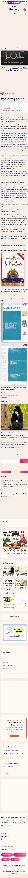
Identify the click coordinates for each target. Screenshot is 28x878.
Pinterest (20, 447)
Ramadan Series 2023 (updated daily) (10, 756)
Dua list (4, 655)
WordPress (14, 873)
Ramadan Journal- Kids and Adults (10, 760)
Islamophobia (5, 671)
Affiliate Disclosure (5, 836)
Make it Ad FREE (4, 849)
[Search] (24, 9)
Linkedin (12, 447)
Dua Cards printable (7, 773)
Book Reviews (5, 675)
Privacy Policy (4, 833)
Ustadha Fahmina (10, 93)
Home (2, 47)
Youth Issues (5, 668)
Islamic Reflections (6, 652)
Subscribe (23, 461)
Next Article (24, 472)
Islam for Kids (15, 859)
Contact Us (3, 839)
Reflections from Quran (7, 665)
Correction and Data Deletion (7, 846)
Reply (4, 488)
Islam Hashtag (17, 865)
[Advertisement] (14, 30)
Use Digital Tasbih (7, 854)
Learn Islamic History (20, 854)
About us (3, 830)
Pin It (22, 254)
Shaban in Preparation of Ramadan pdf (11, 763)
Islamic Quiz (5, 662)
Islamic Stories (6, 658)
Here (14, 389)
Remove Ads (14, 736)
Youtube (16, 447)
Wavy (4, 871)
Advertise (3, 843)
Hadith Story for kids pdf (8, 766)
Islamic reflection (8, 47)
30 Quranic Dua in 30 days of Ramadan (11, 750)
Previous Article (6, 472)
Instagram (8, 447)
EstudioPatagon (14, 871)
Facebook (3, 447)
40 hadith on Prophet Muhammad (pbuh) (11, 769)
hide (9, 104)
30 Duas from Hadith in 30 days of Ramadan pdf (13, 753)
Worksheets (5, 859)
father (14, 206)
